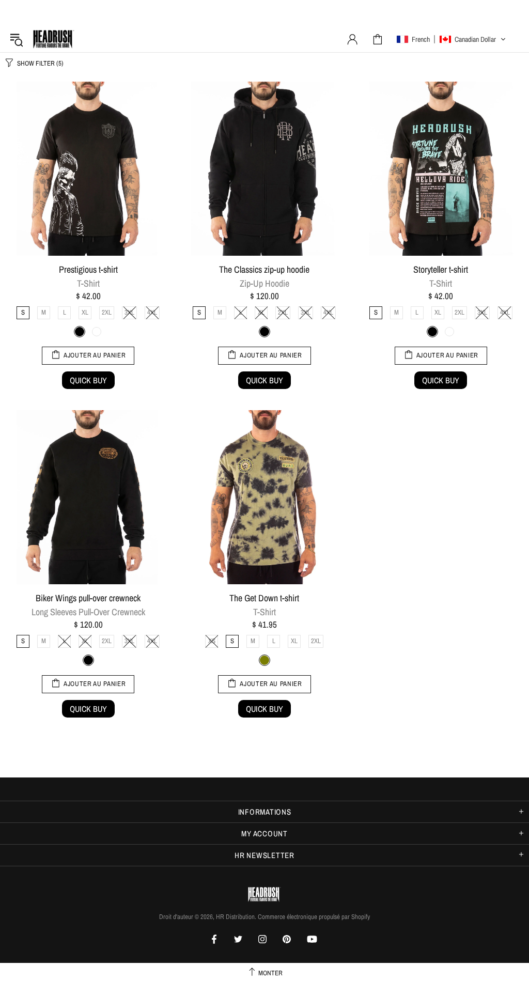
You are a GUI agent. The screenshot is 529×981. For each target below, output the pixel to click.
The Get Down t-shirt (264, 598)
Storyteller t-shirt (440, 269)
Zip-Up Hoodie (264, 283)
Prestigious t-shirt (88, 269)
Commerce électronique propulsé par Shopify (314, 916)
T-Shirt (88, 283)
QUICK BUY (88, 380)
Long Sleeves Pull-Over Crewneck (88, 612)
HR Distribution (53, 39)
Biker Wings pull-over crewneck (88, 598)
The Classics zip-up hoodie (264, 269)
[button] (451, 39)
